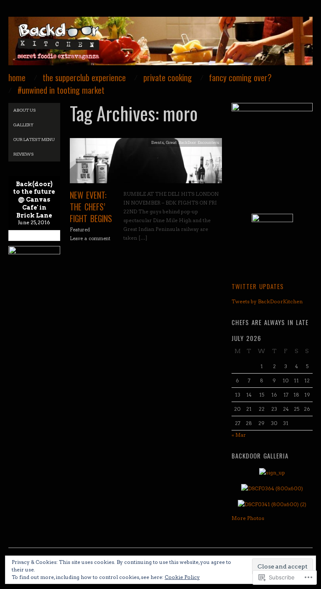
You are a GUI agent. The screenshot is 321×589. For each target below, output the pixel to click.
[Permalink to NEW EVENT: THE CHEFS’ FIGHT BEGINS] (146, 163)
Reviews (23, 153)
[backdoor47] (160, 44)
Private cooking (167, 78)
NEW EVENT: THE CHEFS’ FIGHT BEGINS (91, 207)
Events (157, 142)
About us (24, 110)
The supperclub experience (84, 78)
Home (16, 78)
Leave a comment (90, 238)
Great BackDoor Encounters (192, 142)
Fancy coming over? (240, 78)
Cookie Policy (182, 577)
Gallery (23, 124)
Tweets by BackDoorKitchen (267, 301)
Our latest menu (34, 139)
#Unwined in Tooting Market (61, 90)
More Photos (248, 518)
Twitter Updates (258, 286)
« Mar (239, 435)
